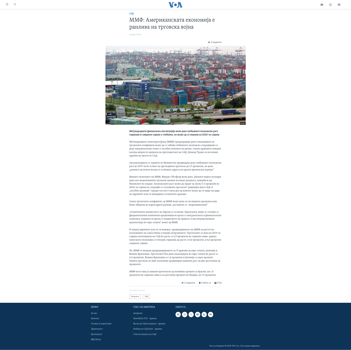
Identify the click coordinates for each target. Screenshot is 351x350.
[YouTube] (322, 5)
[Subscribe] (210, 314)
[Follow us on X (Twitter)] (191, 314)
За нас (94, 313)
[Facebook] (339, 5)
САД (131, 13)
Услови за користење (101, 324)
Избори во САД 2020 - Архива (147, 329)
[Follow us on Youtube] (197, 314)
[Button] (215, 42)
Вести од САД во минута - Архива (149, 324)
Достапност (96, 334)
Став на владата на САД (144, 334)
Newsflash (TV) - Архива (145, 319)
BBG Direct (96, 339)
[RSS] (204, 314)
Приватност (97, 329)
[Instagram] (330, 5)
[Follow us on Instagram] (184, 314)
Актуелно (137, 313)
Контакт (95, 319)
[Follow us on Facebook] (178, 314)
